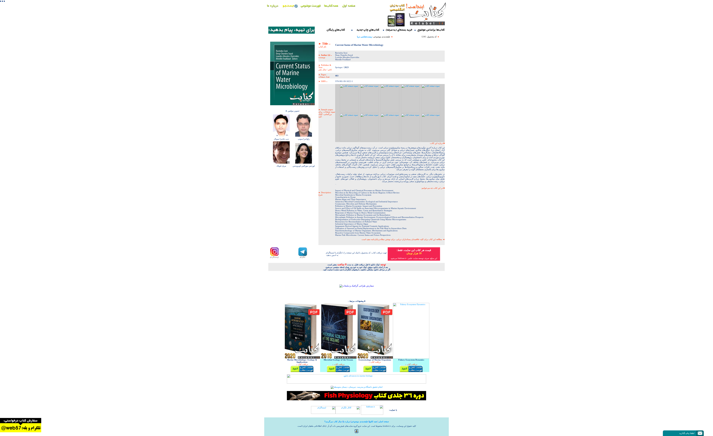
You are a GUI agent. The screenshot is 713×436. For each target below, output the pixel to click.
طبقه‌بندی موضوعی (359, 421)
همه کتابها (373, 421)
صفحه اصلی (383, 421)
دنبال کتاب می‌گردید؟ (333, 421)
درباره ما (346, 421)
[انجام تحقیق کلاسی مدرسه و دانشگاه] (356, 387)
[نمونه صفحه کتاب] (349, 112)
